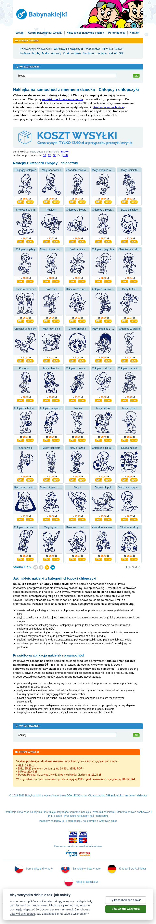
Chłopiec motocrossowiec (81, 368)
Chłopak (77, 408)
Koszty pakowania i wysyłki (45, 32)
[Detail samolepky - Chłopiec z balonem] (20, 440)
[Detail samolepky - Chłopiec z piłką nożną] (98, 479)
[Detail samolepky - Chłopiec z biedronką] (72, 241)
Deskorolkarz (77, 249)
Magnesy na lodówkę (51, 820)
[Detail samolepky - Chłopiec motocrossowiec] (72, 400)
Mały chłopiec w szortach (107, 170)
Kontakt (134, 32)
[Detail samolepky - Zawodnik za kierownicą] (98, 559)
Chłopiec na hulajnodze (27, 527)
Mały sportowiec (51, 170)
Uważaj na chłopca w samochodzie (34, 487)
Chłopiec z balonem (25, 408)
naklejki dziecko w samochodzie (62, 99)
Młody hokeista (51, 447)
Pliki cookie (55, 815)
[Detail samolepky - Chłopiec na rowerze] (98, 321)
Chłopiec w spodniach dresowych (59, 408)
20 (49, 155)
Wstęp (20, 32)
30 (54, 155)
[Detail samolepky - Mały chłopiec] (46, 400)
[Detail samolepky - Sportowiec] (20, 479)
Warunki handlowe (104, 811)
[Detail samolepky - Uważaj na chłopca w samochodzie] (20, 519)
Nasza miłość (129, 447)
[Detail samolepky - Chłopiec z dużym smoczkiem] (98, 400)
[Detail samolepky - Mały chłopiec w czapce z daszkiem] (46, 281)
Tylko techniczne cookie (125, 900)
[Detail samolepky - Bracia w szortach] (20, 321)
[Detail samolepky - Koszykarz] (20, 400)
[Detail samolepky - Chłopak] (72, 440)
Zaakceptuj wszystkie (126, 908)
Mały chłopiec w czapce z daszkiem (61, 249)
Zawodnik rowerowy (77, 170)
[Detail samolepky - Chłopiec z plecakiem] (98, 241)
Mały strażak (77, 447)
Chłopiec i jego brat (103, 249)
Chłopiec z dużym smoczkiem (110, 368)
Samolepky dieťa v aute (87, 868)
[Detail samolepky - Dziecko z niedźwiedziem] (72, 559)
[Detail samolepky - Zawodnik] (46, 321)
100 (65, 155)
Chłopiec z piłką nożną (105, 447)
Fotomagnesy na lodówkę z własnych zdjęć (91, 820)
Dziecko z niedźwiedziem (81, 527)
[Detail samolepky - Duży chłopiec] (124, 241)
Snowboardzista (25, 209)
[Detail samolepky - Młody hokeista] (46, 479)
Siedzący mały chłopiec (132, 487)
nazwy (65, 151)
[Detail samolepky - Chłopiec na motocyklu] (124, 400)
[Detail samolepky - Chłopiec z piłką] (20, 281)
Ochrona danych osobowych (133, 811)
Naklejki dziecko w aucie (87, 888)
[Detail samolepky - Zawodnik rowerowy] (72, 201)
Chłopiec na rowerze (104, 289)
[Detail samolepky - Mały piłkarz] (98, 440)
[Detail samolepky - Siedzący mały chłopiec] (124, 519)
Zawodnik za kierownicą (106, 527)
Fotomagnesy (116, 32)
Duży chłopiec (129, 209)
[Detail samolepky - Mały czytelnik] (46, 360)
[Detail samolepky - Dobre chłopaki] (98, 519)
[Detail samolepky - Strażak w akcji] (124, 559)
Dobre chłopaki (103, 487)
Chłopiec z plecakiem (104, 209)
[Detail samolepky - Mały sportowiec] (46, 201)
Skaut (77, 487)
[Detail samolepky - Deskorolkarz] (72, 281)
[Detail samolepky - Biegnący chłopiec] (20, 201)
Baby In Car (129, 289)
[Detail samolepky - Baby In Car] (124, 321)
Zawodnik (51, 289)
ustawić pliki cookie (22, 913)
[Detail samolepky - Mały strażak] (72, 479)
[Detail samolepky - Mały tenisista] (124, 201)
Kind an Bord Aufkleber (132, 868)
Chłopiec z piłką (25, 249)
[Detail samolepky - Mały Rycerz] (46, 559)
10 (44, 155)
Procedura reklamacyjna (78, 815)
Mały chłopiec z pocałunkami (57, 487)
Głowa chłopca (77, 328)
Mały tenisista (129, 170)
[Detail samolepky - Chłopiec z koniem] (20, 360)
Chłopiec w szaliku (129, 249)
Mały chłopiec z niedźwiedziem (110, 328)
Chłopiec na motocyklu (131, 368)
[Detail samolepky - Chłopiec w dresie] (124, 360)
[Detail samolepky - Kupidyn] (46, 241)
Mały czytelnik (51, 328)
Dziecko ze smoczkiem (80, 289)
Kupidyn (51, 209)
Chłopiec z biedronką (78, 209)
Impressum (101, 815)
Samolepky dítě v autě (39, 868)
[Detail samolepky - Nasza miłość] (124, 479)
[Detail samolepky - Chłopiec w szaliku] (124, 281)
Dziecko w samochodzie (108, 107)
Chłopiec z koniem (25, 328)
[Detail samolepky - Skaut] (72, 519)
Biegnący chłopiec (25, 170)
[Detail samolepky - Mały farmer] (124, 440)
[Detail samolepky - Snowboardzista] (20, 241)
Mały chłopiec (51, 368)
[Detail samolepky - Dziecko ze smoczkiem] (72, 321)
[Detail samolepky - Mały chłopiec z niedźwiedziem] (98, 360)
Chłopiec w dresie (129, 328)
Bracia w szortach (25, 289)
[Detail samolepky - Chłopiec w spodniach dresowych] (46, 440)
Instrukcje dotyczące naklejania (23, 811)
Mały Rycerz (51, 527)
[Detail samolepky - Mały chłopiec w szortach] (98, 201)
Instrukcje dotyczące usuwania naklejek (67, 811)
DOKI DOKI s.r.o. (77, 795)
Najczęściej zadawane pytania (85, 32)
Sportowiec (25, 447)
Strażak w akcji (129, 527)
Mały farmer (129, 408)
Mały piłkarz (103, 408)
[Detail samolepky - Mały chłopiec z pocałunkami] (46, 519)
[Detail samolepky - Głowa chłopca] (72, 360)
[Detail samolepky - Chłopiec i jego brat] (98, 281)
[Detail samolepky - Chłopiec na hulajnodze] (20, 559)
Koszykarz (25, 368)
